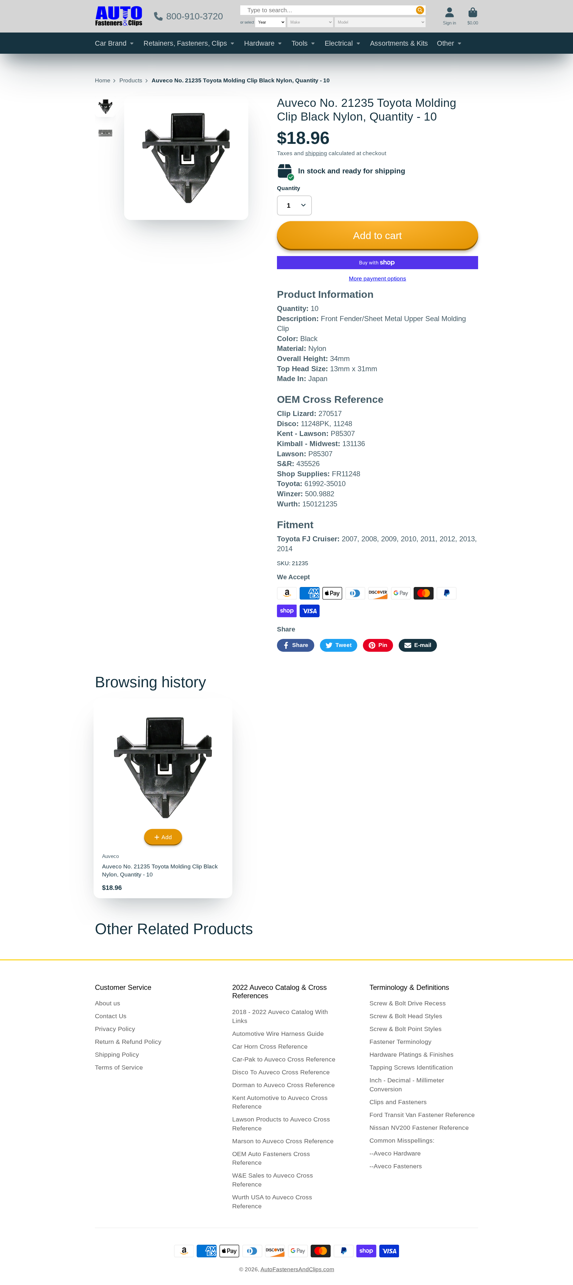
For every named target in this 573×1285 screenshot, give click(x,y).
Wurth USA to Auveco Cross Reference (272, 1201)
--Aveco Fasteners (395, 1166)
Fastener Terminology (400, 1041)
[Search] (420, 10)
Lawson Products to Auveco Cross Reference (281, 1124)
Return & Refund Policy (128, 1041)
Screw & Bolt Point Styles (405, 1028)
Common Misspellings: (402, 1140)
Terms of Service (119, 1067)
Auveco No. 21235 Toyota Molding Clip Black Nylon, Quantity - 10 (163, 798)
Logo (119, 16)
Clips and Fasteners (398, 1101)
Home (102, 80)
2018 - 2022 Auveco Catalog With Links (280, 1016)
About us (107, 1003)
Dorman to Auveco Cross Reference (283, 1084)
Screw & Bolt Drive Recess (407, 1003)
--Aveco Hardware (395, 1153)
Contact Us (111, 1016)
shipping (316, 153)
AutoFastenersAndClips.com (297, 1269)
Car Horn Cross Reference (270, 1046)
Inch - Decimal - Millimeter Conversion (406, 1085)
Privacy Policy (115, 1028)
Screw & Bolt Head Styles (405, 1016)
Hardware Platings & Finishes (411, 1054)
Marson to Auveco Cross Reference (283, 1141)
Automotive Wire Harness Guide (278, 1033)
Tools (300, 43)
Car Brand (111, 43)
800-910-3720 (194, 16)
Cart (472, 16)
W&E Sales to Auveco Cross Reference (272, 1180)
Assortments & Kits (399, 43)
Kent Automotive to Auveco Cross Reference (280, 1102)
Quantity (288, 188)
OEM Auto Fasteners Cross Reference (271, 1158)
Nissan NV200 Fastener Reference (419, 1127)
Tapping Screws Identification (411, 1067)
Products (130, 80)
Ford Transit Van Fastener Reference (422, 1114)
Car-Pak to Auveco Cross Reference (283, 1059)
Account (449, 16)
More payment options (377, 278)
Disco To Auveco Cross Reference (281, 1072)
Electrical (339, 43)
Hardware (259, 43)
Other (445, 43)
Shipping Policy (117, 1054)
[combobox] (333, 10)
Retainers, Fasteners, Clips (185, 43)
